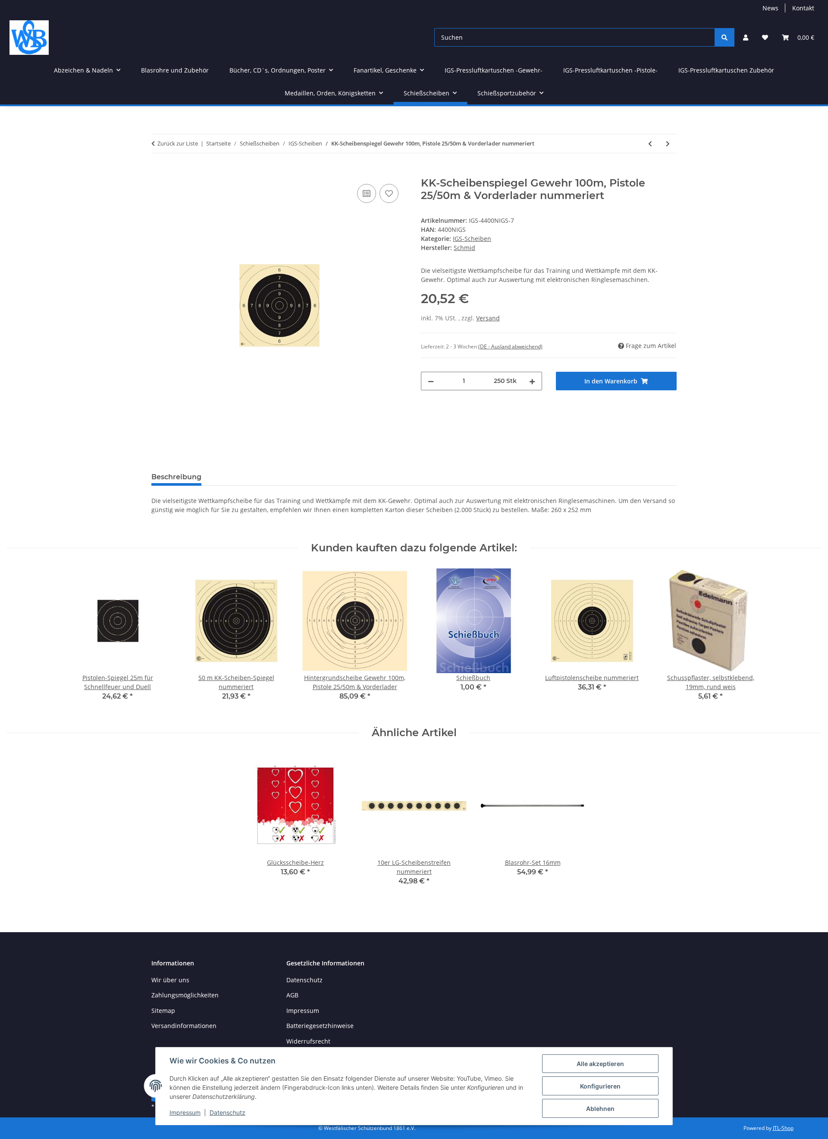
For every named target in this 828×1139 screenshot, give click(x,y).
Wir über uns (170, 980)
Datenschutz (227, 1112)
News (770, 8)
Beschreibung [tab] (176, 477)
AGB (292, 995)
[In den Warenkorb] (158, 172)
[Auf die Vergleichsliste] (366, 193)
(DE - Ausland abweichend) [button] (510, 346)
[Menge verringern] (430, 381)
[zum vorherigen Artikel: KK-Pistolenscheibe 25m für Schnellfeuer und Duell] (650, 143)
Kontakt (803, 8)
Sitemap (163, 1010)
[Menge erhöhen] (532, 381)
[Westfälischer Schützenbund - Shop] (29, 37)
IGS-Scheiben (472, 238)
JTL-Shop (783, 1128)
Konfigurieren (600, 1086)
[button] (745, 37)
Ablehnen (600, 1108)
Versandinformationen (183, 1026)
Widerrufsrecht (308, 1041)
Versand (488, 318)
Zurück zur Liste (177, 143)
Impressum (185, 1112)
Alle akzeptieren (600, 1063)
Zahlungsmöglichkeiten (185, 995)
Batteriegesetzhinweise (320, 1026)
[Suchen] (724, 37)
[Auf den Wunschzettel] (389, 193)
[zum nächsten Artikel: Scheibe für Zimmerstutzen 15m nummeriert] (668, 143)
